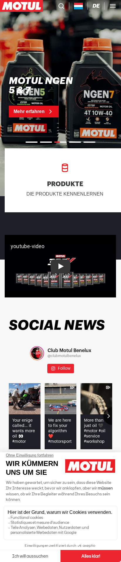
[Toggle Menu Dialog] (112, 5)
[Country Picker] (78, 6)
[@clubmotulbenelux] (37, 353)
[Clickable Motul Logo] (21, 6)
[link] (44, 97)
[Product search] (61, 6)
